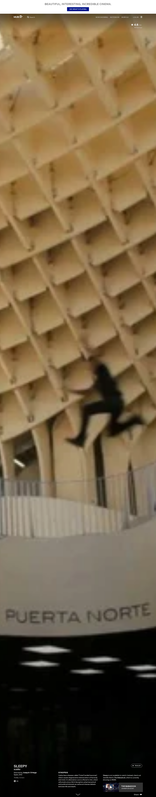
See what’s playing (78, 9)
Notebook (114, 17)
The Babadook (128, 786)
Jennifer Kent (127, 788)
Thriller (16, 778)
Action (21, 778)
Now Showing (102, 17)
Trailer (138, 765)
